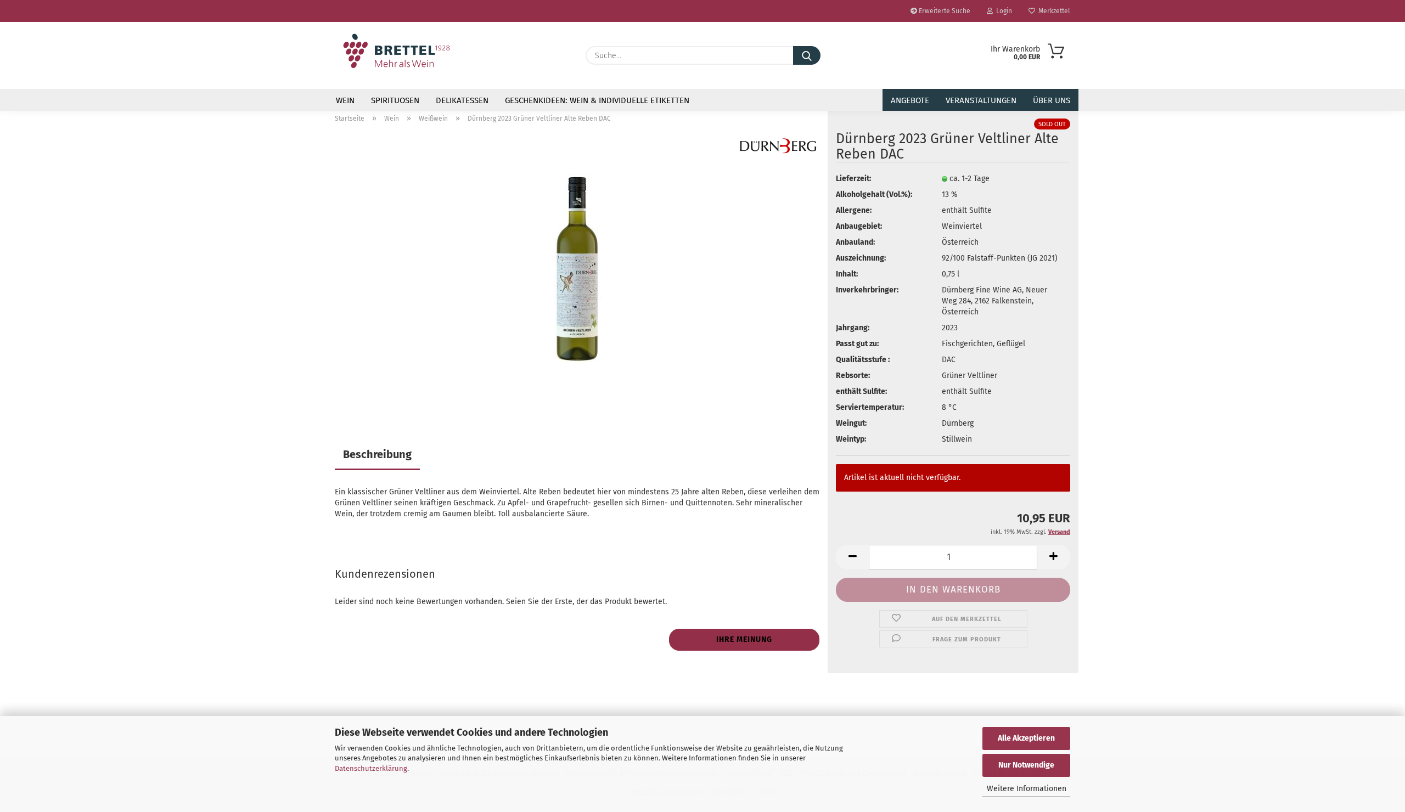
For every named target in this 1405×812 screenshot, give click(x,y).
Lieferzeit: (853, 178)
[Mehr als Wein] (396, 51)
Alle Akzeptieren (1026, 738)
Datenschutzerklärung (371, 768)
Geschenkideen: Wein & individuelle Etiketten (597, 100)
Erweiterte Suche (943, 11)
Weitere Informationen (1026, 788)
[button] (852, 557)
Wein (345, 100)
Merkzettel (1052, 11)
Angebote (910, 100)
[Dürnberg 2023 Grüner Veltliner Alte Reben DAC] (577, 269)
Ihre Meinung (744, 639)
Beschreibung (377, 454)
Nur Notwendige (1026, 765)
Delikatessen (462, 100)
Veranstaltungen (981, 100)
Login (1002, 11)
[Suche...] (806, 55)
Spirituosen (395, 100)
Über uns (1051, 100)
